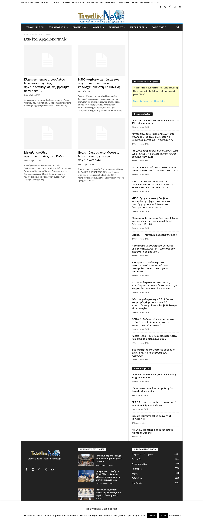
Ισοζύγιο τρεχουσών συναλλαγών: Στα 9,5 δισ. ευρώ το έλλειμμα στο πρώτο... (108, 494)
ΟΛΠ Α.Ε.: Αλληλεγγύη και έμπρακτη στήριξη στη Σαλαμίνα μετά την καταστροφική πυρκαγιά (153, 322)
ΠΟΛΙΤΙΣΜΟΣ (159, 27)
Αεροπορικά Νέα (139, 464)
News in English (94, 2)
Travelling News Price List (145, 2)
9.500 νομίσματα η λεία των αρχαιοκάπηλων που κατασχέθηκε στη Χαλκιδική (99, 83)
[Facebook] (160, 7)
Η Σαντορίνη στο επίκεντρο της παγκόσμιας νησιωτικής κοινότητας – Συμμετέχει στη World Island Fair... (154, 285)
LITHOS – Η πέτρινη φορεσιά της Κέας (154, 234)
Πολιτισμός (136, 469)
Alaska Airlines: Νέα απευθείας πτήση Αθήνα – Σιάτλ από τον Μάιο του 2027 (155, 169)
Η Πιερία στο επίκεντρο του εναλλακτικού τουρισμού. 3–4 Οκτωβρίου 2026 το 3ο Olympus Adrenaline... (151, 267)
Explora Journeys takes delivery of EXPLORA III (151, 417)
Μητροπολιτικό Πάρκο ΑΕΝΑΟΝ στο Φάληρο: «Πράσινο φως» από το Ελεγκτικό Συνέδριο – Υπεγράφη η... (153, 136)
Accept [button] (152, 515)
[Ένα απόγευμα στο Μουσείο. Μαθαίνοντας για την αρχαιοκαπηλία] (101, 133)
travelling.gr (35, 27)
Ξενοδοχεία (137, 483)
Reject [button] (163, 515)
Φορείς (135, 473)
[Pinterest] (170, 7)
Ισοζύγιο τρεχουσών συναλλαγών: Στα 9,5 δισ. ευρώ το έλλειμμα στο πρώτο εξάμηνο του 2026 (155, 153)
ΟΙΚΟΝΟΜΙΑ (79, 27)
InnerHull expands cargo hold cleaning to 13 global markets (155, 121)
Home (56, 2)
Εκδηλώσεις (137, 478)
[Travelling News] (102, 16)
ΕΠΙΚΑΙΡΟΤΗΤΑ (57, 27)
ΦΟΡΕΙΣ (97, 27)
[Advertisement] (155, 54)
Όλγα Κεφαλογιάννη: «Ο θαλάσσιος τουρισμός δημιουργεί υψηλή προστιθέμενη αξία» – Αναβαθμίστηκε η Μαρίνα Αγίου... (155, 303)
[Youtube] (180, 7)
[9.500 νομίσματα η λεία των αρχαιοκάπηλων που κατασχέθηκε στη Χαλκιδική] (101, 60)
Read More (175, 515)
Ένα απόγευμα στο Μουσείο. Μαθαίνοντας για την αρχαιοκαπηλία (99, 156)
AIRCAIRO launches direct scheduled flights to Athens (152, 431)
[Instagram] (165, 7)
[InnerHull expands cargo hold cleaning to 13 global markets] (86, 460)
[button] (177, 27)
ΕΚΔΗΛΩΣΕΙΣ (116, 27)
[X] (175, 7)
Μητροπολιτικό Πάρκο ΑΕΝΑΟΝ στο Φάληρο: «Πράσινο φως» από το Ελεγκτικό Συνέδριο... (108, 475)
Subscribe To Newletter (117, 2)
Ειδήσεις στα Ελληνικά (73, 2)
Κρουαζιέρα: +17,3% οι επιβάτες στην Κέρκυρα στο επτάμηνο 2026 (154, 337)
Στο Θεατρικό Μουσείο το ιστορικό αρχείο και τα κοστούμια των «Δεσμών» (153, 352)
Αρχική (26, 34)
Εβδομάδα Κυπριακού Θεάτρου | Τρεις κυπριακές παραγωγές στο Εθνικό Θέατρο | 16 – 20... (155, 221)
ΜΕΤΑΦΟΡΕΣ (137, 27)
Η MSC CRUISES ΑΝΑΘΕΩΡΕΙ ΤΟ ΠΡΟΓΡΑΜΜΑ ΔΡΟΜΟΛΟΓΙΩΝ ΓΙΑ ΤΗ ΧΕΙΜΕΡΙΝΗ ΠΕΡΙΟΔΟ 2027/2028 (153, 184)
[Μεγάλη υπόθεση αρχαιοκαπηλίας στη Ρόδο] (48, 133)
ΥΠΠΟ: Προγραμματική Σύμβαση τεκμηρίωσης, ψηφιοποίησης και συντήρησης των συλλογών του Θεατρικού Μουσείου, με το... (151, 202)
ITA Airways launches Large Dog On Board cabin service (152, 390)
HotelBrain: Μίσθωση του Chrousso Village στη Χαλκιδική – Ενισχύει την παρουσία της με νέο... (153, 248)
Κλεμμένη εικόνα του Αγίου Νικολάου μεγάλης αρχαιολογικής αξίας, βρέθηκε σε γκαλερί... (46, 85)
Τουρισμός (136, 459)
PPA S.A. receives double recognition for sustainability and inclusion (155, 403)
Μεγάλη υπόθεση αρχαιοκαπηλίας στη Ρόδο (44, 154)
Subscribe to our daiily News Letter (149, 101)
